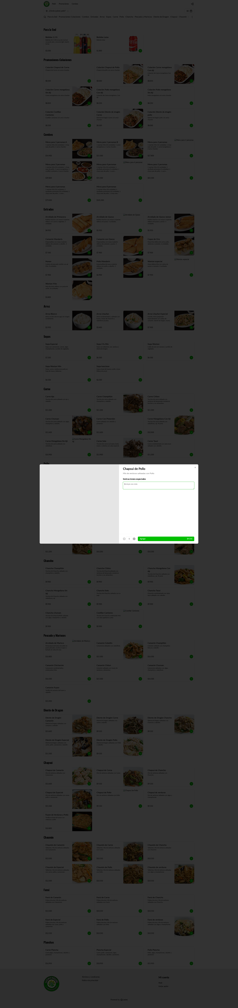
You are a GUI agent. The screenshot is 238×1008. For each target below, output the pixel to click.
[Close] (195, 467)
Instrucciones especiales (134, 479)
